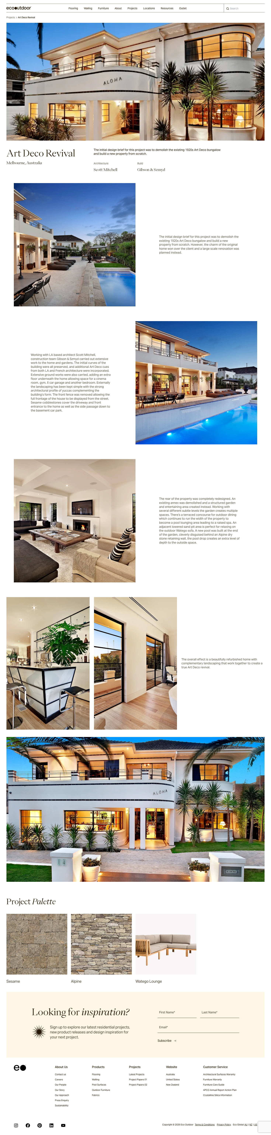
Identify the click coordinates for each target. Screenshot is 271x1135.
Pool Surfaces (99, 1084)
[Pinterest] (39, 1125)
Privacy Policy (224, 1124)
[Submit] (228, 9)
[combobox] (244, 8)
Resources (167, 8)
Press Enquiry (62, 1100)
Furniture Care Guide (213, 1084)
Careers (59, 1079)
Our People (60, 1084)
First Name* (167, 1012)
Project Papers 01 (138, 1079)
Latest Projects (136, 1074)
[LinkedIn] (51, 1125)
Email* (163, 1027)
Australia (170, 1074)
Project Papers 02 (138, 1084)
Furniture (103, 8)
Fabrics (95, 1095)
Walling (88, 8)
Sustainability (61, 1105)
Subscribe (164, 1041)
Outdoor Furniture (101, 1090)
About (118, 8)
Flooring (73, 8)
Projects (132, 8)
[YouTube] (63, 1125)
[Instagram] (16, 1125)
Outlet (183, 8)
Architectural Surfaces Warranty (219, 1074)
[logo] (18, 8)
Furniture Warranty (212, 1079)
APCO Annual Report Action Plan (220, 1090)
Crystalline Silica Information (217, 1095)
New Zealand (172, 1084)
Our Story (60, 1090)
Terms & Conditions (205, 1124)
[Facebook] (28, 1125)
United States (173, 1079)
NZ (250, 1124)
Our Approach (62, 1095)
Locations (149, 8)
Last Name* (209, 1012)
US (255, 1124)
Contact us (60, 1074)
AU (245, 1124)
